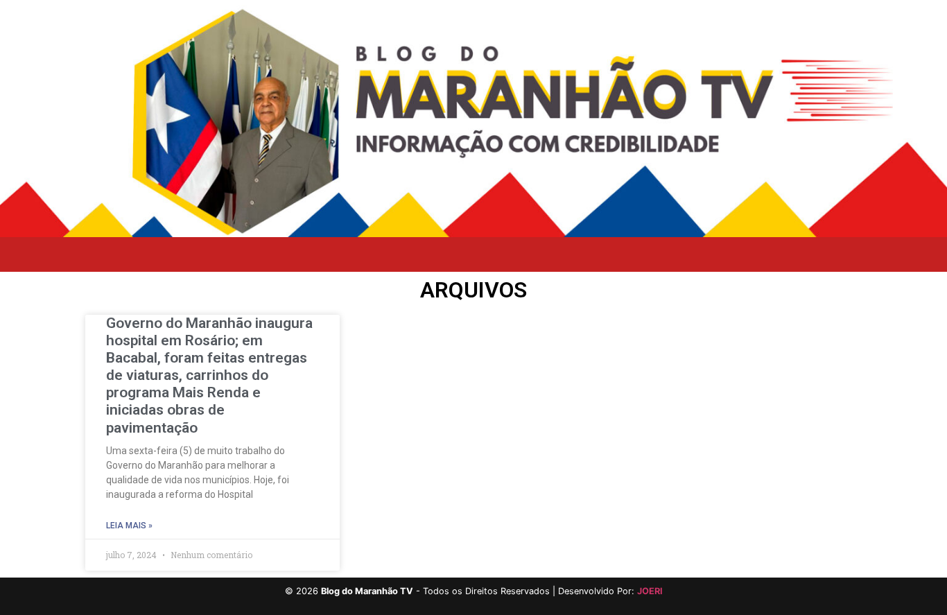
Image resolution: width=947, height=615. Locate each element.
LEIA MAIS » (129, 525)
